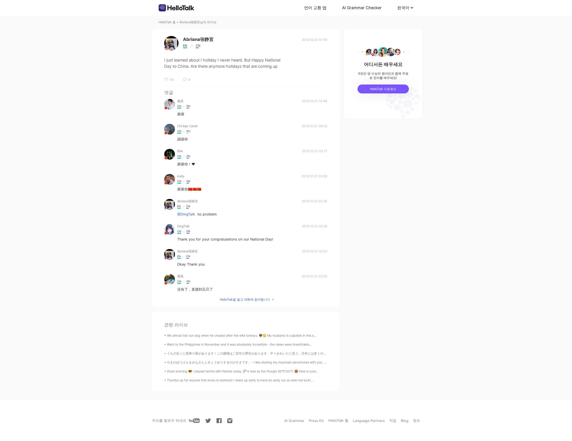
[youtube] (194, 420)
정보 (416, 420)
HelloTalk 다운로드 (383, 89)
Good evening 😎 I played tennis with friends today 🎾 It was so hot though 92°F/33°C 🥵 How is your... (242, 371)
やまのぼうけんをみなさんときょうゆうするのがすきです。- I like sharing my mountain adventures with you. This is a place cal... (260, 362)
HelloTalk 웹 (338, 420)
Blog (404, 420)
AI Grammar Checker (362, 7)
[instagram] (229, 420)
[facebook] (219, 420)
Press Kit (316, 420)
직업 (392, 420)
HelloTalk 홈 (167, 22)
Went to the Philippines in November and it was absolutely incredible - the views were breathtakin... (239, 344)
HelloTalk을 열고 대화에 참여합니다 (245, 299)
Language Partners (369, 420)
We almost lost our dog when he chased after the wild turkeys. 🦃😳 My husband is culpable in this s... (241, 335)
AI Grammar (294, 420)
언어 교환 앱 (315, 7)
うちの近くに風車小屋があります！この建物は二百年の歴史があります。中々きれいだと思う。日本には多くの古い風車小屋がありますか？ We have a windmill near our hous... (291, 353)
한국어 (403, 7)
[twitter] (208, 420)
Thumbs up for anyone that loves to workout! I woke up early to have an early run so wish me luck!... (240, 380)
